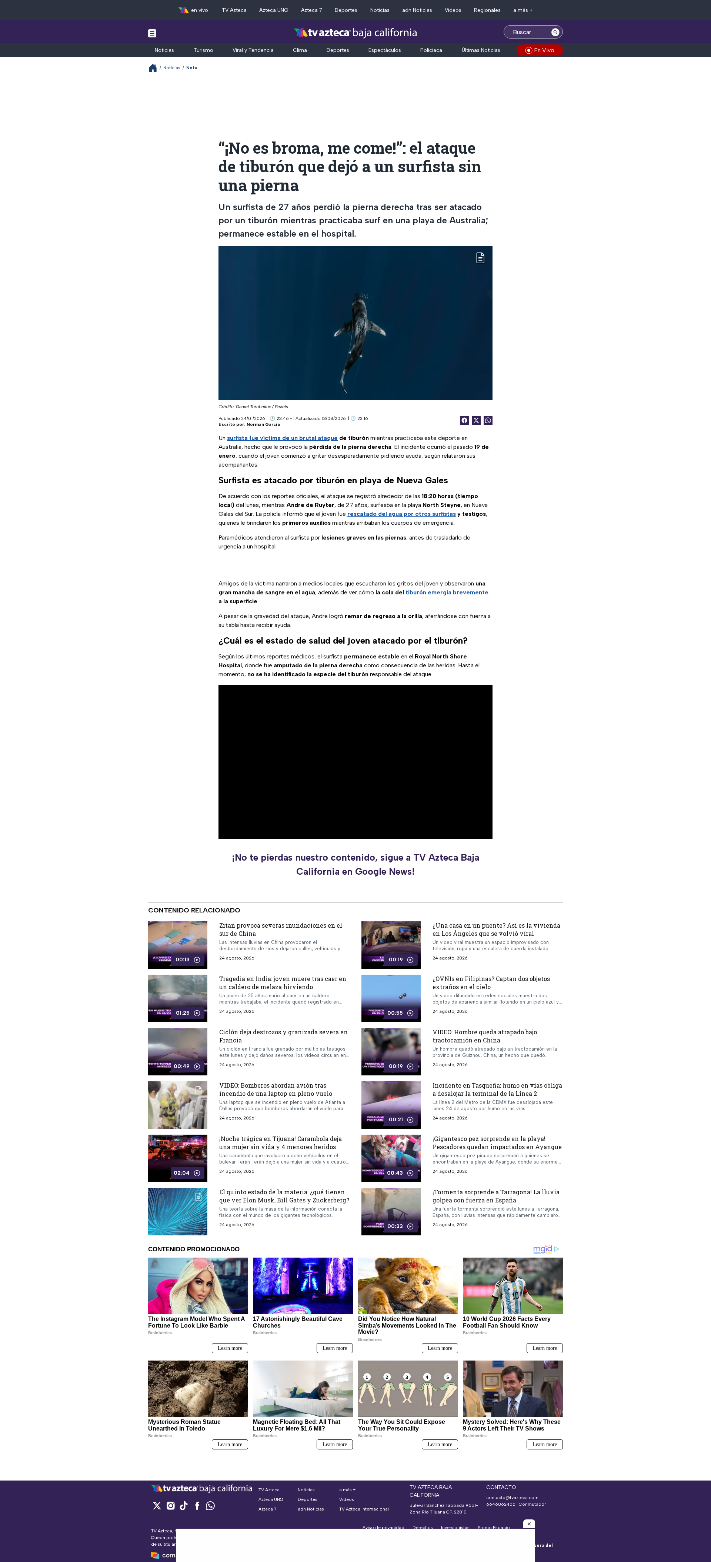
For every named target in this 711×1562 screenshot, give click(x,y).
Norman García (263, 424)
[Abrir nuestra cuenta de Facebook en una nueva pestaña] (197, 1505)
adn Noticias (417, 10)
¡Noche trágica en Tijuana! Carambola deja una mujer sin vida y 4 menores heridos (280, 1143)
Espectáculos (384, 50)
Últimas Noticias (481, 50)
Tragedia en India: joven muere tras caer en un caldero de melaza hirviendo (282, 983)
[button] (529, 1523)
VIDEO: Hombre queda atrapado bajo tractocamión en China (485, 1036)
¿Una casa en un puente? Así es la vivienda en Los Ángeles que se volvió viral (496, 929)
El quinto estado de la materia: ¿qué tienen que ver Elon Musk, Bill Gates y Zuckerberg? (284, 1196)
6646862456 (500, 1504)
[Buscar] (555, 31)
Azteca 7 (311, 10)
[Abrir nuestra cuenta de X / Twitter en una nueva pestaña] (157, 1505)
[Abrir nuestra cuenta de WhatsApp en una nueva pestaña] (210, 1505)
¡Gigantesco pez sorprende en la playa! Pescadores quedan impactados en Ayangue (497, 1143)
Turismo (203, 50)
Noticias (380, 10)
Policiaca (431, 50)
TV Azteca (234, 10)
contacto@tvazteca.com (512, 1497)
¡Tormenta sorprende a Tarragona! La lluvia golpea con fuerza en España (496, 1196)
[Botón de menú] (152, 33)
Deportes (346, 10)
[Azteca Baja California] (355, 33)
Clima (300, 50)
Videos (453, 10)
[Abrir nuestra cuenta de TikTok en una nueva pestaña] (183, 1505)
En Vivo (544, 50)
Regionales (487, 10)
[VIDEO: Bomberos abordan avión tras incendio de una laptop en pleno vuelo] (177, 1105)
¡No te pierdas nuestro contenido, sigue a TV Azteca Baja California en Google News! (355, 864)
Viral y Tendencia (253, 50)
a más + (523, 10)
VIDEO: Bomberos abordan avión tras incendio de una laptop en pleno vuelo (275, 1089)
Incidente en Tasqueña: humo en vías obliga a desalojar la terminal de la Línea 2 (497, 1089)
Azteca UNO (273, 10)
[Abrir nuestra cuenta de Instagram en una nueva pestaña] (170, 1505)
